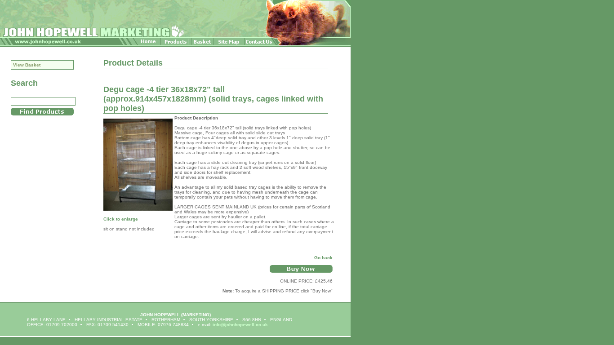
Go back (323, 257)
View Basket (26, 64)
